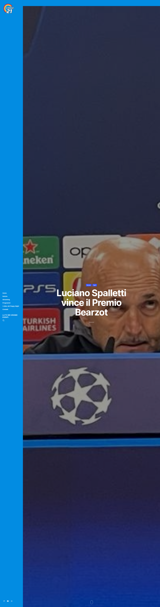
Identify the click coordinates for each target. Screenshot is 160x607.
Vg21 (94, 285)
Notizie (89, 285)
